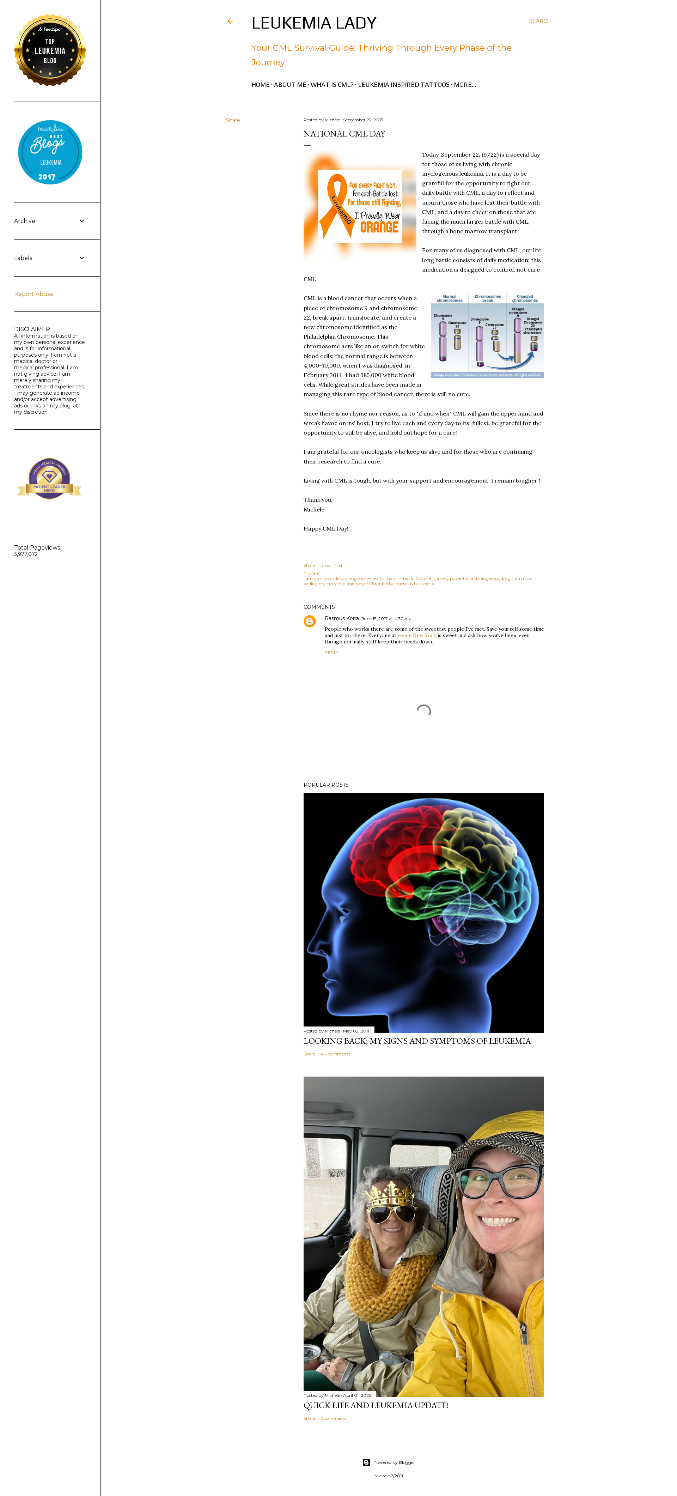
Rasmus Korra (342, 618)
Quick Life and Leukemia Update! (376, 1405)
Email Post (332, 565)
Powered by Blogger (394, 1462)
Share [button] (233, 120)
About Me (290, 84)
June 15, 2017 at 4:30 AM (386, 618)
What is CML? (332, 84)
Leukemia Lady (314, 22)
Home (260, 84)
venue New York (417, 635)
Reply (331, 652)
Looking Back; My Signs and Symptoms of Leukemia (417, 1040)
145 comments (335, 1053)
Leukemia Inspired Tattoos (404, 84)
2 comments (333, 1418)
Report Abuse (34, 294)
